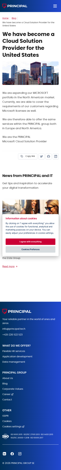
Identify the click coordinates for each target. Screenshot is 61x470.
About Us (7, 378)
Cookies (7, 421)
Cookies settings (11, 426)
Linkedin (4, 454)
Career (6, 394)
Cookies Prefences (30, 249)
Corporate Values (12, 389)
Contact (7, 399)
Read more (8, 266)
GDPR (5, 416)
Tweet (41, 156)
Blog (5, 383)
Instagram (20, 454)
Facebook (49, 156)
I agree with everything (30, 241)
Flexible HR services (13, 351)
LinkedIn (56, 156)
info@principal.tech (13, 329)
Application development (17, 356)
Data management (13, 362)
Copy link (30, 156)
